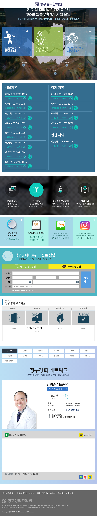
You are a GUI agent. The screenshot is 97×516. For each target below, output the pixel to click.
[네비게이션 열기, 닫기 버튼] (4, 4)
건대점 (25, 350)
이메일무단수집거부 (42, 493)
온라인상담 (61, 493)
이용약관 (31, 493)
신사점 (40, 350)
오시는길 (52, 493)
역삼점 (56, 350)
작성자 (8, 273)
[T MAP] (85, 477)
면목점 (9, 350)
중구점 (25, 355)
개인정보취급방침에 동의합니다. (25, 290)
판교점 (87, 355)
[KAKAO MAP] (90, 477)
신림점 (87, 350)
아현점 (9, 355)
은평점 (71, 350)
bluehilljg (87, 434)
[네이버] (81, 477)
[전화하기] (30, 98)
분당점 (56, 355)
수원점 (71, 355)
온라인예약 (69, 493)
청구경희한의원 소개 (8, 493)
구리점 (40, 355)
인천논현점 (9, 360)
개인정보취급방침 (22, 493)
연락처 (8, 277)
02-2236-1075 (17, 435)
